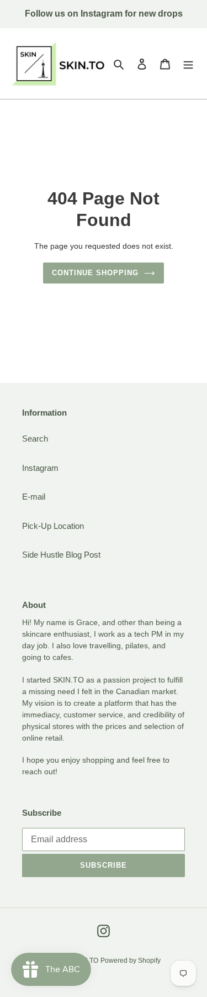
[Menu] (188, 64)
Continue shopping (95, 273)
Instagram (40, 468)
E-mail (33, 496)
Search (35, 438)
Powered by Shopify (130, 960)
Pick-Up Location (53, 526)
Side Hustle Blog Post (61, 554)
